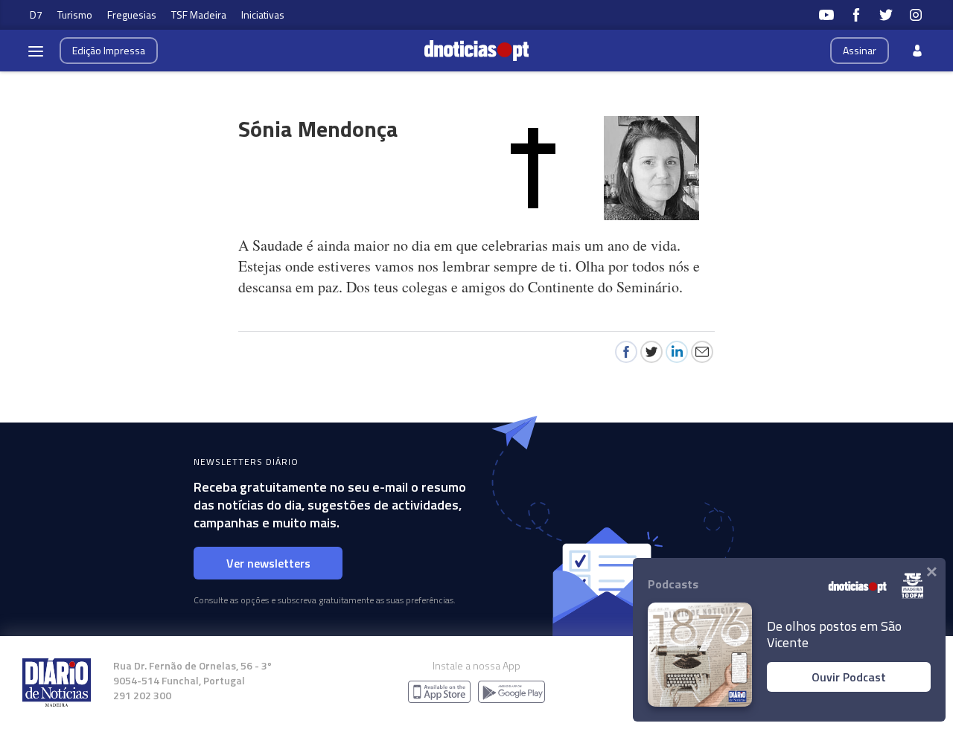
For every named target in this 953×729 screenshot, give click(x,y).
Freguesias (131, 14)
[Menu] (35, 50)
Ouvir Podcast (849, 677)
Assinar (859, 50)
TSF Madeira (198, 14)
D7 (36, 14)
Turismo (74, 14)
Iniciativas (262, 14)
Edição (108, 50)
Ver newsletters (268, 563)
